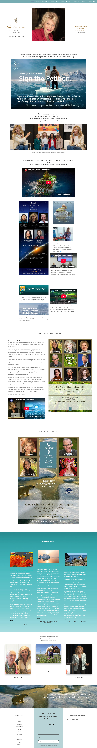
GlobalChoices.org (68, 57)
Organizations (45, 1)
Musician (62, 1)
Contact (90, 1)
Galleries (68, 1)
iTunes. (44, 301)
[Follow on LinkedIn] (53, 724)
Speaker (52, 1)
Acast (39, 301)
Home (32, 1)
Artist (57, 1)
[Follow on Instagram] (50, 724)
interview (44, 319)
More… (11, 620)
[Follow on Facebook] (44, 724)
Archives (83, 1)
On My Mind (76, 1)
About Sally (38, 1)
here (60, 251)
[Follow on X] (47, 724)
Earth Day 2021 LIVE (13, 526)
